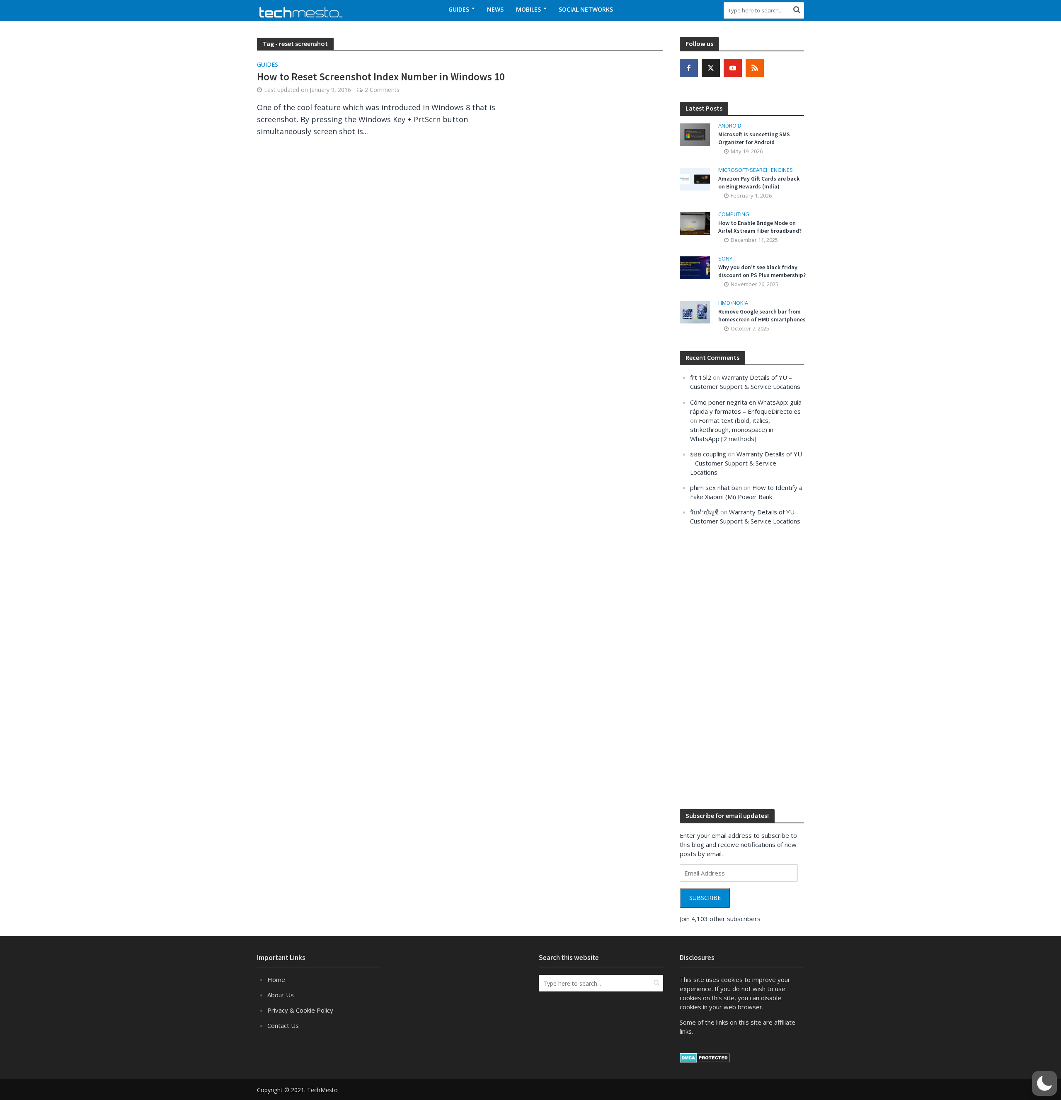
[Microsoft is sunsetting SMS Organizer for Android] (695, 134)
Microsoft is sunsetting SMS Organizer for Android (754, 138)
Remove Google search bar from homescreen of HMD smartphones (762, 315)
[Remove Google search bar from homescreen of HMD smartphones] (695, 311)
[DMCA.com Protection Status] (705, 1057)
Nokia (740, 302)
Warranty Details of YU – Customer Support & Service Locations (746, 463)
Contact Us (283, 1025)
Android (729, 125)
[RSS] (755, 68)
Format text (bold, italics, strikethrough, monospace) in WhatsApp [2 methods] (731, 429)
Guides (458, 9)
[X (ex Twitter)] (711, 68)
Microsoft (733, 170)
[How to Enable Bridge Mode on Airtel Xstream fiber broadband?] (695, 222)
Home (276, 979)
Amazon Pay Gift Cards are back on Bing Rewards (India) (758, 182)
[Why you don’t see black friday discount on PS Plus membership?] (695, 267)
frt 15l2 (700, 377)
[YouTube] (733, 68)
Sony (725, 258)
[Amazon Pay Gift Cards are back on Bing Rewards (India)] (695, 178)
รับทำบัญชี (704, 512)
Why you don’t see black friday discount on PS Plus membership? (762, 271)
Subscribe (705, 898)
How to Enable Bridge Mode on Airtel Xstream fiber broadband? (760, 226)
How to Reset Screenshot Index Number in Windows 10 (381, 76)
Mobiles (528, 9)
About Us (280, 995)
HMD (724, 302)
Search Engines (771, 170)
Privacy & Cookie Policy (300, 1010)
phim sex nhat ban (716, 487)
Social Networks (586, 9)
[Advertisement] (742, 666)
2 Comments (382, 90)
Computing (733, 214)
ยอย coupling (708, 454)
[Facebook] (689, 68)
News (495, 9)
